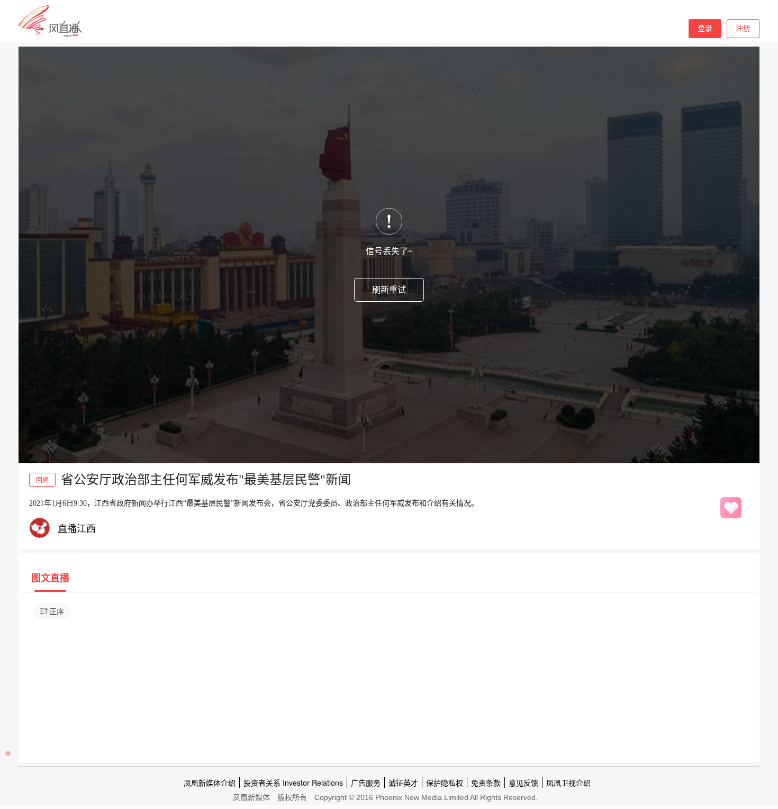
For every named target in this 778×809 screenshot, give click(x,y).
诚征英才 (403, 782)
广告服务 (366, 782)
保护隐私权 (444, 782)
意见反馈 (523, 782)
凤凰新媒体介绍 (210, 782)
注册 (743, 28)
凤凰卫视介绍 (568, 782)
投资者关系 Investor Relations (293, 782)
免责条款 (486, 782)
